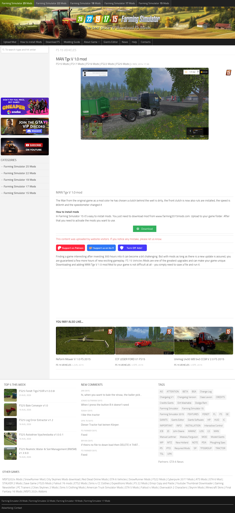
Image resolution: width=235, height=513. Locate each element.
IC (224, 419)
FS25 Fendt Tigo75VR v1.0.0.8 (37, 391)
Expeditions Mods (122, 483)
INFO (179, 425)
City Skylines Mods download (63, 479)
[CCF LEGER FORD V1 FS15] (144, 341)
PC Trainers (23, 487)
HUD (216, 419)
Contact (18, 507)
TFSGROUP (206, 448)
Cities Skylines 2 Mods (45, 487)
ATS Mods (201, 479)
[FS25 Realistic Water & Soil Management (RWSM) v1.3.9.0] (10, 453)
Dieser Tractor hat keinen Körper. (100, 424)
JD (168, 431)
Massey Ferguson (189, 437)
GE (227, 414)
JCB (161, 431)
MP (161, 442)
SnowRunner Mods (140, 479)
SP (195, 448)
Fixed (84, 434)
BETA (185, 391)
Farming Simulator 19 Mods (20, 179)
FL (214, 414)
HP (209, 419)
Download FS (53, 41)
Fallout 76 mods (63, 483)
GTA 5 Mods (132, 487)
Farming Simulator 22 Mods (20, 173)
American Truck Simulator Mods (105, 487)
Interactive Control (213, 425)
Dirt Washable (184, 402)
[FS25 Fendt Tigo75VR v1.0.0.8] (10, 395)
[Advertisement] (144, 166)
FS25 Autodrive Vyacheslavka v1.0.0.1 (41, 434)
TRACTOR (220, 448)
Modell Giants (217, 437)
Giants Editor (111, 41)
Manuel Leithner (168, 437)
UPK (169, 453)
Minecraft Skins (215, 487)
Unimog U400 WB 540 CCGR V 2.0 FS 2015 (199, 359)
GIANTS (164, 419)
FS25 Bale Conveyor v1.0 (33, 405)
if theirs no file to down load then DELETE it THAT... (110, 444)
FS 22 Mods (141, 483)
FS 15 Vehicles (66, 50)
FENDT (205, 414)
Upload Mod (10, 41)
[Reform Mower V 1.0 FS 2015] (85, 341)
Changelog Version (186, 397)
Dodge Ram (201, 402)
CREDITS (220, 397)
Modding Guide (72, 41)
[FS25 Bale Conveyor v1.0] (10, 409)
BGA (194, 391)
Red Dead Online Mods (95, 479)
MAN (216, 431)
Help (134, 41)
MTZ (169, 442)
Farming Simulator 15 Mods (20, 193)
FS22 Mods (159, 479)
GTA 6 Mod (215, 479)
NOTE (195, 442)
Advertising (7, 507)
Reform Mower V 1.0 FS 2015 (73, 359)
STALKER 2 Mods (12, 483)
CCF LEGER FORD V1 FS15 (130, 359)
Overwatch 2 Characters (173, 487)
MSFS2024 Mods (12, 479)
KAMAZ (192, 431)
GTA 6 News (176, 461)
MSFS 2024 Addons (35, 491)
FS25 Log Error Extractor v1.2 (36, 420)
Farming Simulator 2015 (172, 414)
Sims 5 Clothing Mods (72, 487)
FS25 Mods (45, 483)
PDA (204, 442)
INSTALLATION (192, 425)
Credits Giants (167, 402)
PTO (168, 448)
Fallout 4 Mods (149, 487)
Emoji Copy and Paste (162, 483)
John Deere (178, 431)
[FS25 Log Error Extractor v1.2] (10, 424)
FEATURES (193, 414)
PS (161, 448)
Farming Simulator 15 (193, 408)
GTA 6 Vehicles (118, 479)
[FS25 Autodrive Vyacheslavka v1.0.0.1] (10, 438)
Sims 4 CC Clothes (99, 483)
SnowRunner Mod (34, 479)
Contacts (145, 41)
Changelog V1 (167, 397)
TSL (162, 453)
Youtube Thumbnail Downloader (194, 483)
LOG (202, 431)
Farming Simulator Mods (17, 3)
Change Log (206, 391)
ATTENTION (173, 391)
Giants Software (196, 419)
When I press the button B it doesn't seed (105, 404)
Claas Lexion (206, 397)
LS (209, 431)
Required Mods (182, 448)
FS (220, 414)
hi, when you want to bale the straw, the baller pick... (111, 394)
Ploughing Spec (217, 442)
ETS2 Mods (80, 483)
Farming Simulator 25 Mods (15, 501)
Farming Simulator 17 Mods (20, 186)
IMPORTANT (166, 425)
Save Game (30, 483)
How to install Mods (31, 41)
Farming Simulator (169, 408)
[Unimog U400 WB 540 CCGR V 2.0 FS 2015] (203, 341)
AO (161, 391)
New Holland (182, 442)
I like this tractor (90, 414)
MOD (204, 437)
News (125, 41)
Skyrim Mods (196, 487)
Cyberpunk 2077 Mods (181, 479)
